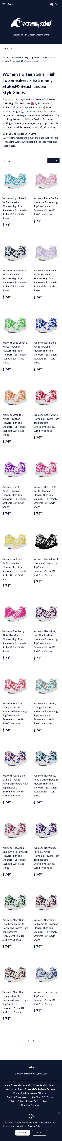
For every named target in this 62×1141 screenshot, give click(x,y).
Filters (53, 160)
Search (46, 1101)
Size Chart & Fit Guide (42, 1097)
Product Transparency (18, 1097)
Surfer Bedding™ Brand (44, 1085)
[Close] (59, 1112)
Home (5, 48)
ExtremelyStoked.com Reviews (40, 1089)
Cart (57, 4)
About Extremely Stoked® (17, 1085)
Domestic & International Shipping (29, 1093)
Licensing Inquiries (13, 1089)
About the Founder (30, 1105)
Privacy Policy (33, 1101)
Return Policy (17, 1101)
